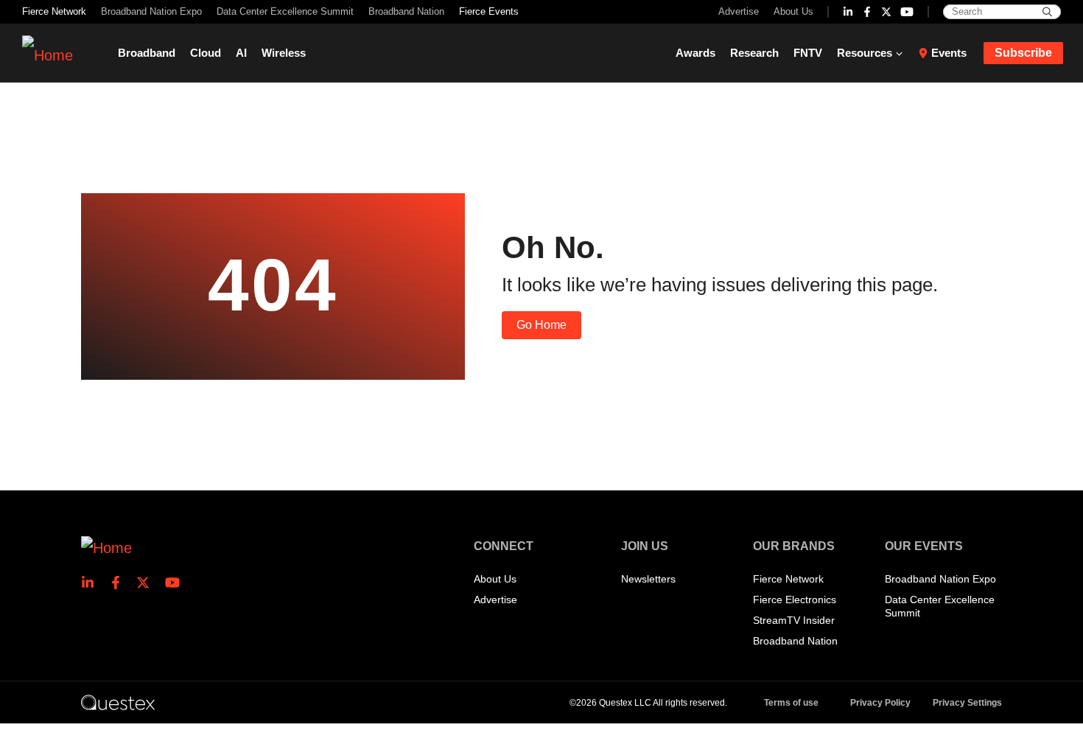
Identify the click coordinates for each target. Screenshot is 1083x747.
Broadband (146, 52)
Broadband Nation (406, 11)
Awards (695, 52)
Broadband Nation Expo (151, 11)
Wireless (284, 52)
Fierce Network (54, 11)
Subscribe (1023, 52)
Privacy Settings (967, 703)
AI (241, 52)
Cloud (205, 52)
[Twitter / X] (886, 12)
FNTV (807, 52)
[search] (1047, 12)
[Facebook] (867, 12)
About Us (793, 11)
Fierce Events (489, 11)
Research (754, 52)
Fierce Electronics (794, 599)
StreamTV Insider (794, 620)
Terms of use (791, 703)
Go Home (541, 325)
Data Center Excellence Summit (285, 11)
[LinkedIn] (848, 12)
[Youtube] (907, 11)
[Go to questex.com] (118, 702)
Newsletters (648, 579)
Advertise (738, 11)
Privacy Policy (880, 703)
